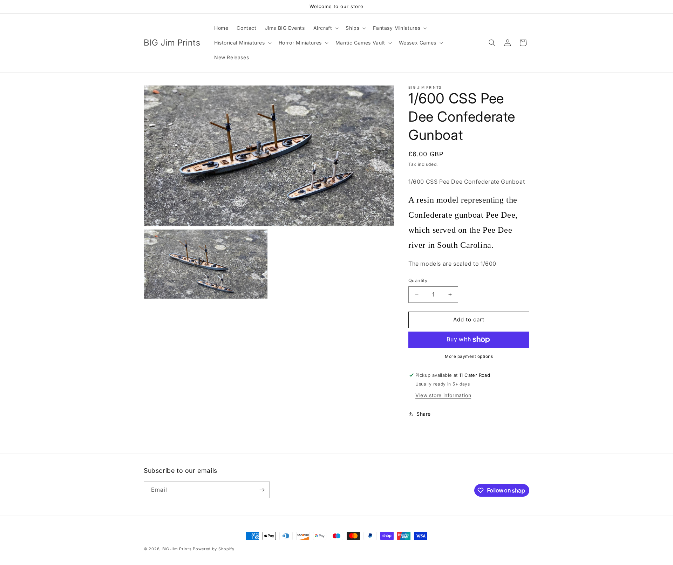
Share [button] (423, 414)
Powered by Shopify (213, 548)
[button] (325, 28)
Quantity (417, 280)
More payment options (469, 356)
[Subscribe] (262, 490)
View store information (443, 395)
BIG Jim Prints (177, 548)
